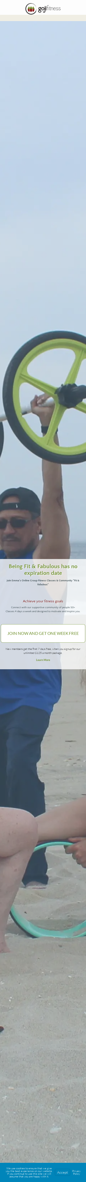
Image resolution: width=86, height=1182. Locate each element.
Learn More (43, 660)
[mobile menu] (80, 8)
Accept (62, 1172)
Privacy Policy (76, 1172)
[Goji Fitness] (43, 8)
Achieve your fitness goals (43, 601)
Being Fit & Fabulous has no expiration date (43, 569)
